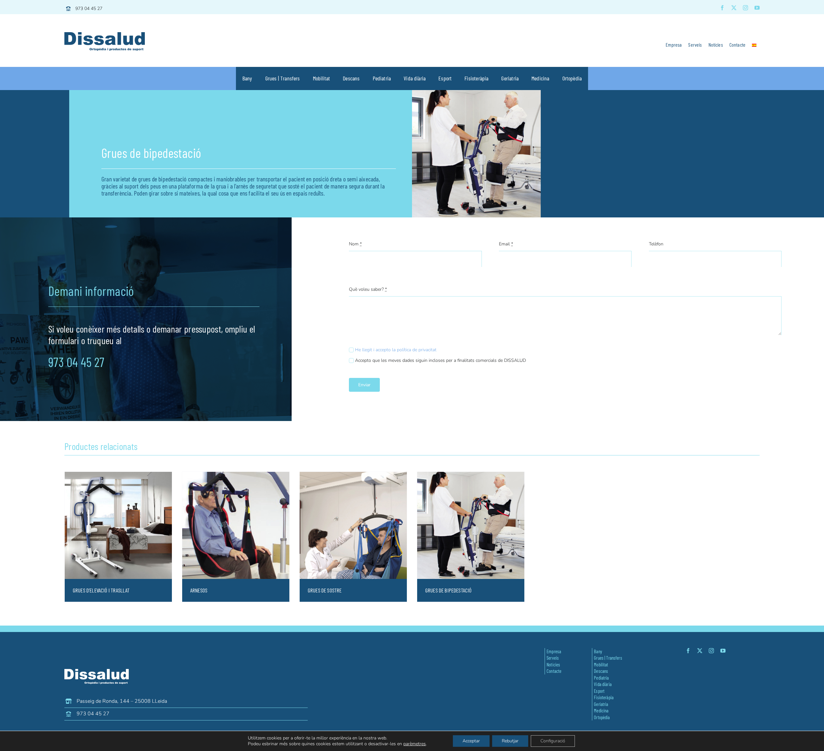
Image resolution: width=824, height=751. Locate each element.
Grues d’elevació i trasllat (101, 590)
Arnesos (198, 590)
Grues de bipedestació (448, 590)
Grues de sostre (325, 590)
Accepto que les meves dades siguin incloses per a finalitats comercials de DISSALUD (440, 360)
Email (506, 244)
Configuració (552, 741)
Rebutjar (510, 741)
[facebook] (722, 7)
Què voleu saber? (368, 289)
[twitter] (733, 7)
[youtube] (757, 7)
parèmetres (414, 744)
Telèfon (656, 244)
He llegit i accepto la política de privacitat (395, 350)
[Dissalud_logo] (104, 35)
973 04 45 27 (88, 8)
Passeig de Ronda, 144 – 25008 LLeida (122, 701)
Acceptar (471, 741)
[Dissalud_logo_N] (96, 671)
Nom (355, 244)
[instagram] (745, 7)
